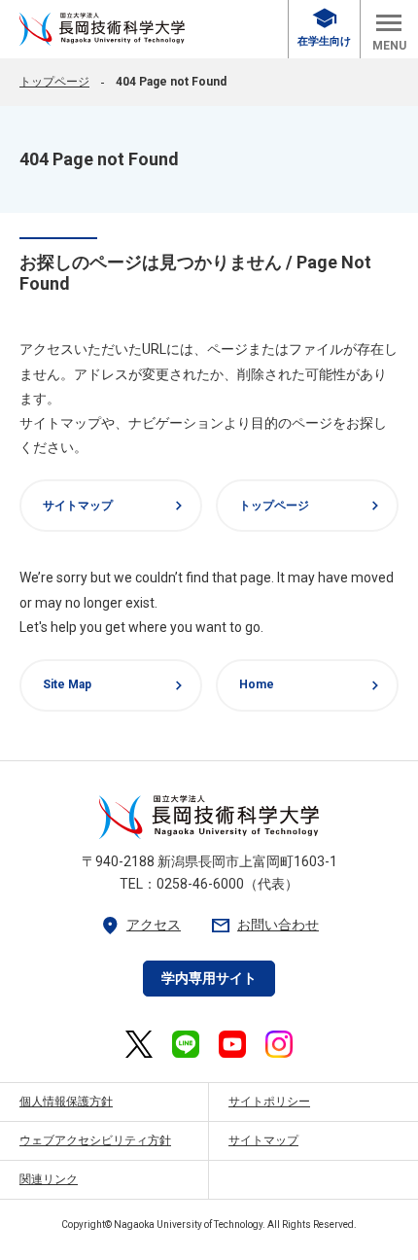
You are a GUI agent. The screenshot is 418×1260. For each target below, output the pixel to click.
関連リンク (48, 1179)
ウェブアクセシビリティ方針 (95, 1140)
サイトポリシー (269, 1101)
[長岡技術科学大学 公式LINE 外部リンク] (185, 1044)
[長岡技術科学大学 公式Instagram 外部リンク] (279, 1044)
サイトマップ (115, 505)
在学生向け (324, 28)
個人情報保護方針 (66, 1101)
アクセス (140, 925)
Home (311, 685)
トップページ (54, 81)
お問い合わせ (264, 925)
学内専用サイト (209, 978)
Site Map (115, 685)
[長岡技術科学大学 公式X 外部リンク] (138, 1044)
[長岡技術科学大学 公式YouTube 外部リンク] (232, 1044)
